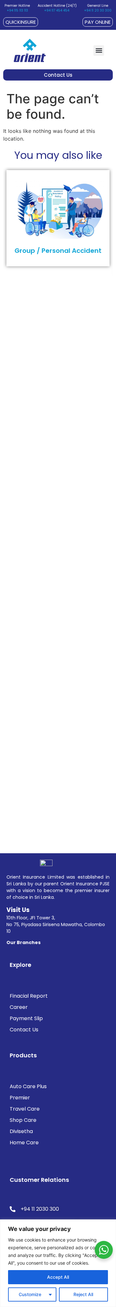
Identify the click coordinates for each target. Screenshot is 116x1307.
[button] (98, 50)
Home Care (24, 1142)
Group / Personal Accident (58, 250)
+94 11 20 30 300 (97, 10)
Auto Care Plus (28, 1086)
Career (19, 1007)
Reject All (83, 1294)
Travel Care (25, 1109)
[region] (58, 1263)
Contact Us (24, 1029)
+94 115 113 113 (17, 10)
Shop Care (23, 1120)
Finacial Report (29, 996)
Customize (30, 1294)
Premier (20, 1097)
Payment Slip (26, 1018)
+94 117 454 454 (56, 10)
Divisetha (21, 1131)
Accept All (58, 1277)
